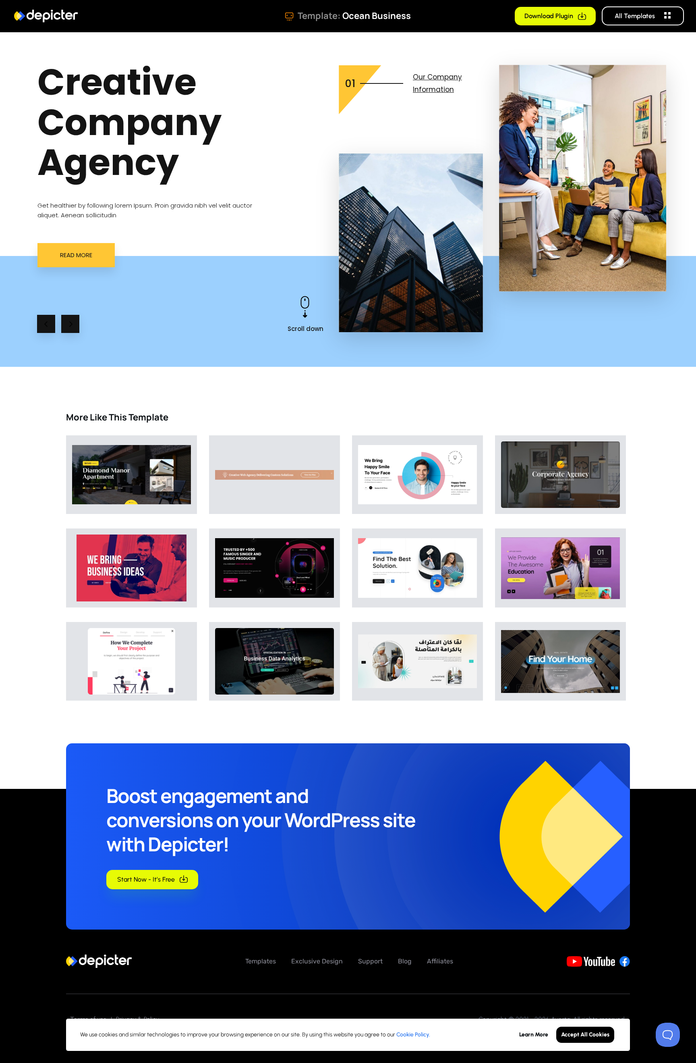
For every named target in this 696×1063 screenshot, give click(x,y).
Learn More (533, 1034)
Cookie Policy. (413, 1034)
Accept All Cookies (585, 1034)
